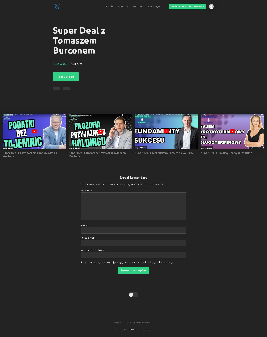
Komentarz (88, 190)
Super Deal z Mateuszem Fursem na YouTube (164, 152)
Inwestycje (153, 6)
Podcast (123, 6)
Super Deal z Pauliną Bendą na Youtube (226, 152)
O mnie (117, 323)
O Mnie (109, 6)
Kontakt (137, 6)
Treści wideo (60, 64)
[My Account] (210, 5)
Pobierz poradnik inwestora (187, 6)
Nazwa (84, 225)
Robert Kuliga (76, 7)
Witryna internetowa (92, 250)
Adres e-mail (87, 238)
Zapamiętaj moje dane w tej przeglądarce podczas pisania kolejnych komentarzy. (128, 262)
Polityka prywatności (143, 323)
